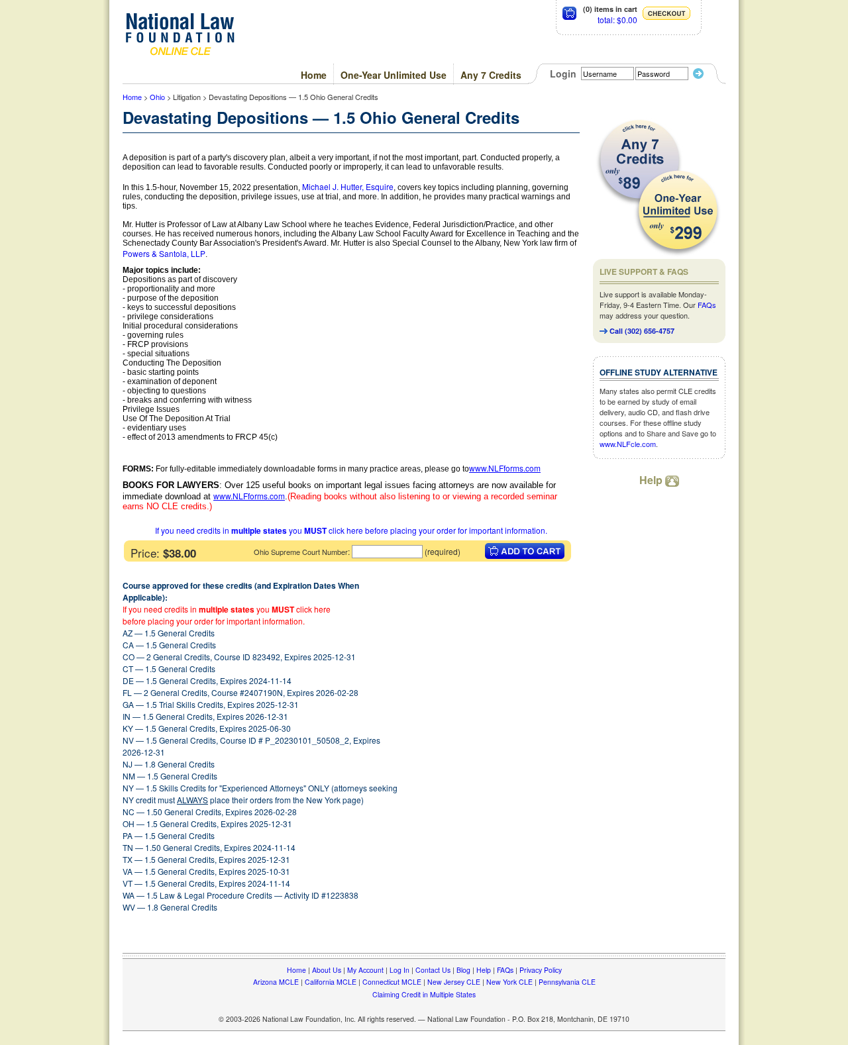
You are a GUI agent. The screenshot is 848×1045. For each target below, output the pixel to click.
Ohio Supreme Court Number (301, 551)
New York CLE (509, 982)
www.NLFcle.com (628, 443)
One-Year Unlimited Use (394, 74)
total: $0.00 (617, 19)
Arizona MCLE (276, 982)
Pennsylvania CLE (567, 982)
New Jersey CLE (453, 982)
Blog (463, 970)
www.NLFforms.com (505, 467)
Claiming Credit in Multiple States (424, 994)
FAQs (707, 304)
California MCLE (330, 982)
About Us (326, 970)
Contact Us (432, 970)
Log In (399, 970)
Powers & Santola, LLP (164, 253)
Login (563, 73)
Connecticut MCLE (391, 982)
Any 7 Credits (490, 74)
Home (314, 74)
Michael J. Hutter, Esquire (348, 186)
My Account (365, 970)
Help (652, 479)
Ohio (157, 96)
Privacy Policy (540, 970)
